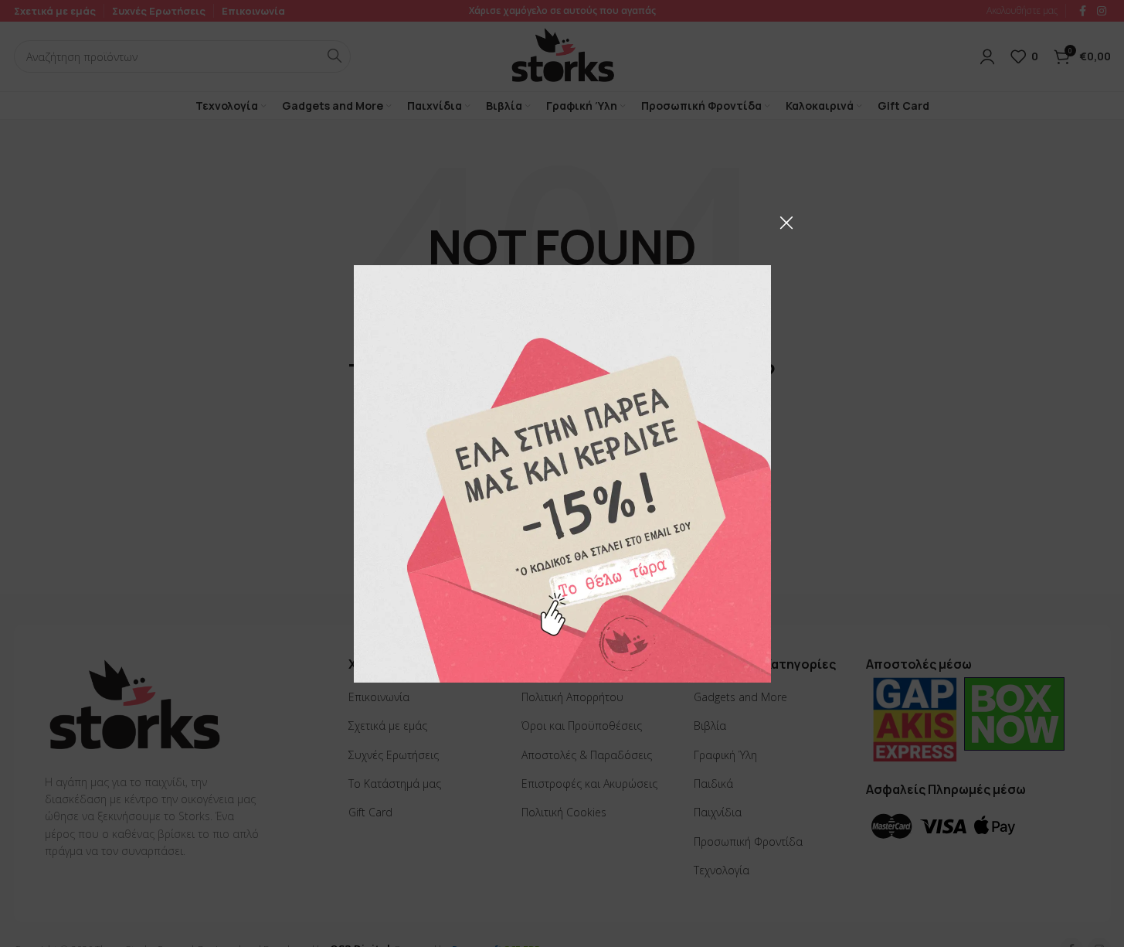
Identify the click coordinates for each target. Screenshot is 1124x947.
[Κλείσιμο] (786, 222)
